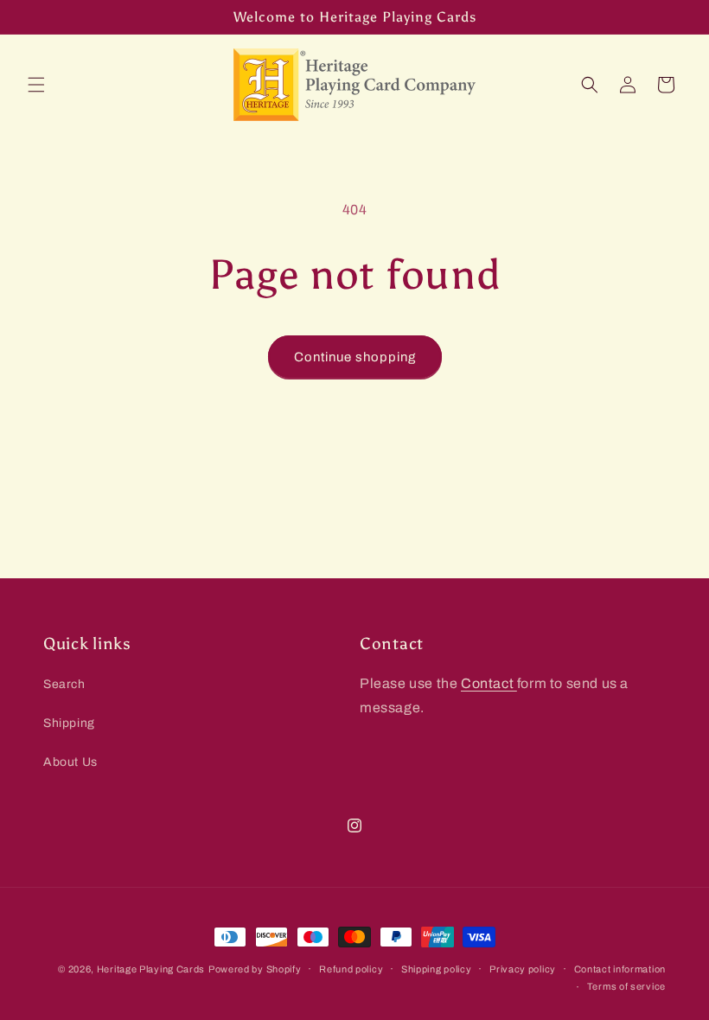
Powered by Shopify (255, 969)
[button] (36, 85)
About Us (70, 761)
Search (64, 684)
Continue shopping (355, 357)
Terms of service (626, 986)
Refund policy (351, 969)
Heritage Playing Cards (151, 969)
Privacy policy (522, 969)
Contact (489, 683)
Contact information (620, 969)
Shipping (69, 723)
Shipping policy (436, 969)
